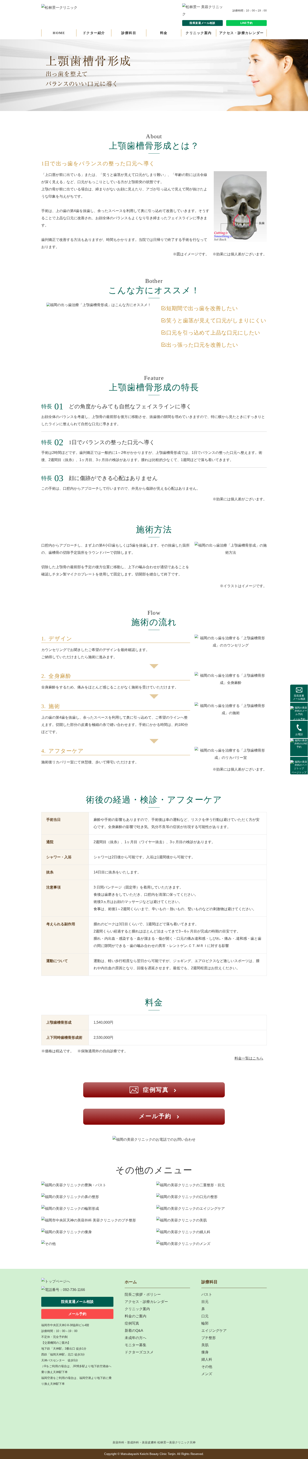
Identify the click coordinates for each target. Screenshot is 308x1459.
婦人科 (206, 1359)
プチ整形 (208, 1338)
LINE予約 (246, 23)
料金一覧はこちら (248, 1058)
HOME (59, 33)
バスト (206, 1294)
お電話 (299, 734)
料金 (164, 33)
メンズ (206, 1374)
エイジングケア (214, 1330)
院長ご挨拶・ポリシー (143, 1294)
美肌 (205, 1345)
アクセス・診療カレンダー (241, 33)
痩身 (205, 1352)
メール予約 (299, 719)
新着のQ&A (134, 1330)
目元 (205, 1302)
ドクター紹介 (94, 33)
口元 (205, 1316)
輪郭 (205, 1323)
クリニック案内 (199, 33)
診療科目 (128, 33)
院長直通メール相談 (202, 23)
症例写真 (156, 1090)
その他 (206, 1367)
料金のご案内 (135, 1316)
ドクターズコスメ (139, 1352)
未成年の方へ (135, 1338)
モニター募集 (135, 1345)
